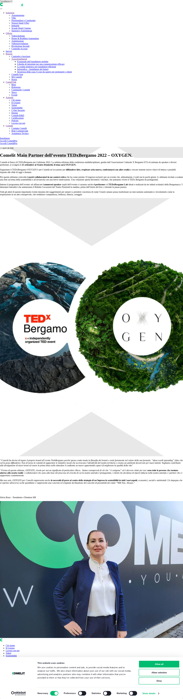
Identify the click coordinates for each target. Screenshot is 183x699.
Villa (13, 18)
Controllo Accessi (19, 48)
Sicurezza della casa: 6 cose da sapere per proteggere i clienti (44, 72)
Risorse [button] (9, 54)
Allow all (159, 664)
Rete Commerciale (19, 131)
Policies (14, 120)
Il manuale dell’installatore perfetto (32, 61)
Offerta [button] (9, 33)
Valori (14, 105)
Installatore (5, 138)
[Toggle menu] (1, 8)
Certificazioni (17, 118)
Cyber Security (18, 110)
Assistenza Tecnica (20, 133)
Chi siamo (16, 100)
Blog (13, 84)
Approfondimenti (19, 59)
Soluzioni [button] (10, 13)
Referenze (16, 87)
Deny (159, 681)
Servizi (9, 51)
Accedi (3, 141)
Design (14, 113)
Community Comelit (20, 90)
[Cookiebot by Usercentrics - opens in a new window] (18, 693)
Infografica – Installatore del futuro (32, 69)
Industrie (15, 25)
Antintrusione (17, 41)
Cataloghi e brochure (20, 56)
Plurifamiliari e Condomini (23, 20)
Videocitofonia (18, 36)
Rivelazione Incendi (20, 46)
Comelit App (17, 74)
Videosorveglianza (19, 43)
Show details (148, 693)
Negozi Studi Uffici (20, 23)
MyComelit (16, 77)
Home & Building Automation (25, 38)
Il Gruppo (15, 102)
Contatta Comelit (19, 128)
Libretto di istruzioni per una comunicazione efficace (40, 64)
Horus (14, 79)
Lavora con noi (18, 123)
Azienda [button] (9, 97)
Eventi (14, 95)
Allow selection (159, 672)
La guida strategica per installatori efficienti (36, 66)
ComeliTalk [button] (11, 82)
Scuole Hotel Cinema (21, 28)
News (14, 92)
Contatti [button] (9, 126)
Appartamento (17, 15)
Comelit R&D (17, 115)
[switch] (82, 693)
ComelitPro (12, 141)
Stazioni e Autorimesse (21, 31)
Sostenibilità (16, 108)
